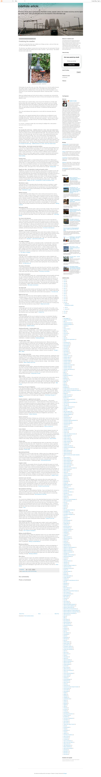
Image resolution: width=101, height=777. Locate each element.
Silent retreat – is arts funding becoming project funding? (75, 247)
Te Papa (65, 710)
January (66, 309)
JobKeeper (65, 562)
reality (64, 655)
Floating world (53, 166)
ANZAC (64, 331)
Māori (64, 581)
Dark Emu (65, 478)
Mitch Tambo (66, 596)
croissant (65, 448)
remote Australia (66, 664)
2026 (65, 279)
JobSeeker (65, 563)
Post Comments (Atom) (29, 615)
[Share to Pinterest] (34, 569)
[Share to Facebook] (33, 569)
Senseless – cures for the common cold (35, 238)
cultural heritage (66, 458)
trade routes (65, 722)
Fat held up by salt (27, 263)
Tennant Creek (66, 715)
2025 (65, 281)
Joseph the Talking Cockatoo (69, 565)
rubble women (66, 668)
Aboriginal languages (67, 324)
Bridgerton (65, 385)
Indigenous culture (67, 548)
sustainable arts (66, 698)
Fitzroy (64, 515)
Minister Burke (66, 595)
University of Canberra (67, 734)
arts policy (65, 348)
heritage (65, 535)
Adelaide (65, 325)
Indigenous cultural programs (69, 547)
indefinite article (28, 6)
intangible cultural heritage (68, 554)
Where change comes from (29, 362)
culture (64, 472)
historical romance (67, 538)
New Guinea (65, 619)
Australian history (66, 366)
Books (64, 384)
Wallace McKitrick (67, 746)
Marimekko (65, 583)
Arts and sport (66, 345)
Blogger (65, 381)
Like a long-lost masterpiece (29, 530)
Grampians (65, 524)
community (65, 415)
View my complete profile (67, 139)
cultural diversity (66, 451)
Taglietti (65, 704)
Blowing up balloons (33, 553)
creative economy (67, 439)
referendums (66, 656)
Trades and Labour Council (68, 724)
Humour (65, 541)
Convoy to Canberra (67, 427)
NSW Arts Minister (67, 622)
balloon (63, 151)
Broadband (65, 387)
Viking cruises (66, 743)
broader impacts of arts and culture (70, 388)
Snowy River (66, 685)
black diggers (66, 379)
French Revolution (67, 520)
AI (63, 327)
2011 (65, 311)
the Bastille (65, 716)
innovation (65, 553)
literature (65, 574)
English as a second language (69, 499)
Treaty (64, 728)
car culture (65, 405)
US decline (65, 739)
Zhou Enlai (65, 754)
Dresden (65, 487)
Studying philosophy (39, 337)
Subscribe (71, 64)
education (65, 493)
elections (65, 496)
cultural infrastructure (67, 460)
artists (64, 337)
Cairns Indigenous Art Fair (68, 399)
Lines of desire (53, 438)
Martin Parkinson (66, 587)
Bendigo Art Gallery (67, 375)
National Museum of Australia (69, 613)
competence (65, 424)
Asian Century (66, 352)
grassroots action (66, 526)
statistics (65, 694)
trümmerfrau (65, 730)
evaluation (65, 503)
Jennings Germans (67, 560)
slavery (64, 683)
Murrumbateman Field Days (41, 494)
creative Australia (66, 435)
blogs (64, 382)
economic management (68, 488)
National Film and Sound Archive (70, 608)
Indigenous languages (67, 551)
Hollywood (65, 539)
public (64, 650)
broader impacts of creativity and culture (71, 390)
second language (66, 679)
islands (64, 559)
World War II (65, 752)
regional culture (66, 662)
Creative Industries (33, 414)
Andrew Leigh (66, 328)
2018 (65, 293)
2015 (65, 298)
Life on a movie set (48, 426)
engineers (65, 497)
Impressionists (66, 544)
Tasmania (65, 707)
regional (65, 658)
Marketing (65, 584)
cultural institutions (67, 461)
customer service (66, 475)
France (64, 518)
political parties (66, 641)
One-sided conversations (33, 285)
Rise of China (66, 667)
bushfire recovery (66, 396)
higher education (66, 536)
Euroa (64, 502)
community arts (66, 418)
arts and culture (66, 343)
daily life (65, 476)
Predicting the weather (69, 305)
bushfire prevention (67, 394)
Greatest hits (41, 312)
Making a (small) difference (34, 541)
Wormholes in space (26, 189)
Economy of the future (67, 491)
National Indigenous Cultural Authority (71, 610)
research (65, 665)
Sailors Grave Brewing (67, 670)
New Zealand (66, 620)
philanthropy (65, 637)
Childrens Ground (67, 408)
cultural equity (66, 457)
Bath (64, 372)
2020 (65, 290)
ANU (64, 330)
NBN (64, 617)
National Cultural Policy (68, 607)
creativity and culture (67, 445)
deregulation (66, 481)
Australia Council (66, 355)
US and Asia (65, 737)
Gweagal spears (66, 530)
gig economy (66, 521)
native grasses (66, 614)
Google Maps (66, 523)
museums (65, 598)
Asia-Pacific (65, 351)
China (64, 409)
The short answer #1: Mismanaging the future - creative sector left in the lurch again (71, 229)
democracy (65, 479)
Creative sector (66, 442)
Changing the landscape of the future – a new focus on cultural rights (75, 200)
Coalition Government (67, 412)
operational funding (67, 625)
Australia (65, 354)
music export (66, 601)
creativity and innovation (68, 447)
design (64, 482)
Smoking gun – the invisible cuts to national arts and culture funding (75, 238)
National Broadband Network (69, 604)
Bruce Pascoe (66, 391)
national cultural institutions (68, 605)
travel (64, 725)
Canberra (65, 400)
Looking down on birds (35, 373)
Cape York (65, 403)
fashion (64, 505)
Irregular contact (54, 475)
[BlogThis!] (30, 569)
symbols (65, 701)
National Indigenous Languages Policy (71, 611)
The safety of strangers (25, 252)
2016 (65, 297)
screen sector (66, 676)
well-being (65, 749)
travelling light (65, 168)
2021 (65, 288)
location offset (66, 577)
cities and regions (67, 411)
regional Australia (66, 659)
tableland (64, 162)
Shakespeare (66, 680)
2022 (65, 286)
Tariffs (64, 706)
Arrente (64, 334)
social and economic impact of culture (71, 686)
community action (66, 417)
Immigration (65, 542)
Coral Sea (65, 430)
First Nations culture (67, 512)
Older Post (57, 613)
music (64, 599)
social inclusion (66, 688)
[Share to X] (31, 569)
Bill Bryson (65, 378)
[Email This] (29, 569)
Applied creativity (30, 325)
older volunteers (66, 623)
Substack (65, 695)
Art (64, 336)
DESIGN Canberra (67, 484)
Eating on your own (50, 518)
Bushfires (65, 397)
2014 (65, 300)
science (65, 671)
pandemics (65, 629)
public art (65, 652)
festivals (65, 506)
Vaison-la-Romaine (67, 740)
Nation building (22, 155)
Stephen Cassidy (73, 100)
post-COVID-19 (66, 644)
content (64, 426)
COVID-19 (65, 432)
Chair (24, 507)
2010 (65, 313)
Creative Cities (66, 436)
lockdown (65, 578)
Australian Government (68, 364)
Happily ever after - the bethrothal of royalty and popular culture (40, 180)
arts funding (65, 346)
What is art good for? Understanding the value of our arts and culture (75, 178)
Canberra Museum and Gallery (69, 402)
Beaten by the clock (45, 303)
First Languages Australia (68, 509)
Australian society (67, 367)
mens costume (66, 592)
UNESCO (65, 733)
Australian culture (66, 361)
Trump (64, 731)
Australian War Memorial (68, 369)
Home (39, 613)
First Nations (65, 511)
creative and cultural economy (69, 433)
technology (65, 712)
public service (66, 653)
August (66, 303)
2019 (65, 292)
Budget (64, 393)
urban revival (66, 736)
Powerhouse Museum (67, 647)
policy (64, 640)
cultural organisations (67, 464)
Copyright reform (66, 429)
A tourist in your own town (43, 486)
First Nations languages (68, 514)
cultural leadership (67, 463)
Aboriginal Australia (67, 322)
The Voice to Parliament (68, 718)
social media (66, 689)
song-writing (65, 691)
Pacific (64, 626)
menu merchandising (67, 593)
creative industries (67, 441)
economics (65, 490)
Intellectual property (67, 556)
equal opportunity (66, 500)
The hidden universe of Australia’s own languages (75, 220)
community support (67, 423)
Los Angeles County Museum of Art (70, 580)
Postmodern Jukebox (67, 646)
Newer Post (21, 613)
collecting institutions (67, 414)
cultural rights (66, 470)
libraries (65, 572)
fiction (64, 508)
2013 (65, 302)
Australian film (66, 363)
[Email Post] (26, 569)
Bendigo (65, 373)
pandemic (65, 628)
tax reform (65, 709)
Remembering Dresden (46, 460)
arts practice (65, 349)
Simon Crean (66, 682)
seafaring (65, 677)
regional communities (67, 661)
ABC (64, 321)
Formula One (66, 517)
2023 (65, 285)
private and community (68, 649)
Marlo (64, 586)
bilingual (65, 376)
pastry (64, 635)
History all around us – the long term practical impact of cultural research (75, 210)
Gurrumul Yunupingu (67, 529)
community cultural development (69, 420)
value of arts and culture (68, 742)
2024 (65, 283)
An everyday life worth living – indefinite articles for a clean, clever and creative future (37, 143)
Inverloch (65, 557)
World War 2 (65, 751)
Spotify (64, 692)
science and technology (32, 571)
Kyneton (65, 569)
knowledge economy (67, 568)
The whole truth (54, 291)
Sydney (64, 700)
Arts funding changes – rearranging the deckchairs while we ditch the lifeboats (75, 267)
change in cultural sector (68, 406)
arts (64, 340)
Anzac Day (65, 333)
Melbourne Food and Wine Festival (70, 590)
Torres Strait (65, 721)
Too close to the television (48, 227)
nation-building (66, 602)
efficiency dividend (67, 494)
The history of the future (44, 271)
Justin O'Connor (66, 566)
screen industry (66, 674)
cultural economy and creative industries (71, 454)
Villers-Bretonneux (67, 745)
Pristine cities (27, 449)
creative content (66, 438)
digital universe (66, 485)
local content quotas (67, 575)
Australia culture (66, 357)
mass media (65, 589)
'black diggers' (66, 318)
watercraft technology (67, 748)
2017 (65, 295)
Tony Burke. (65, 719)
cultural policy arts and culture (69, 467)
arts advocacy (66, 342)
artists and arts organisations (69, 339)
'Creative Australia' (67, 319)
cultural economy (66, 453)
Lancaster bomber (67, 571)
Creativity (65, 444)
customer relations (67, 473)
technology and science (68, 713)
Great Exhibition (66, 527)
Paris (64, 631)
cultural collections (67, 450)
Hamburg (65, 532)
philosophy (65, 638)
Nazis (64, 616)
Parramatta (65, 634)
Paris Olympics (66, 632)
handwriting (64, 157)
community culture (67, 421)
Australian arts (66, 358)
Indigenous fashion (67, 550)
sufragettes (65, 697)
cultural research (66, 469)
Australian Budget (67, 360)
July (66, 307)
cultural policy (66, 466)
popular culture (25, 571)
